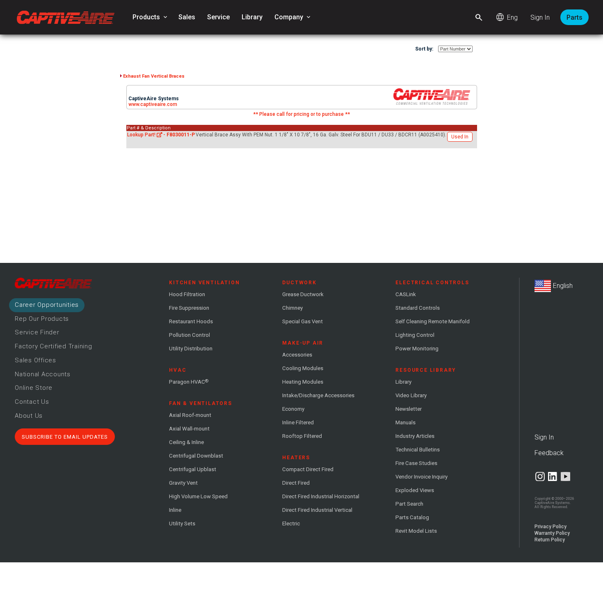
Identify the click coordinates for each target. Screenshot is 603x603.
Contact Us (32, 401)
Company (293, 17)
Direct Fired (296, 483)
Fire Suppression (189, 308)
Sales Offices (35, 360)
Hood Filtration (187, 294)
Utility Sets (182, 523)
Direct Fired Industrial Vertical (317, 510)
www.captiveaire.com (152, 104)
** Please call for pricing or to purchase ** (301, 114)
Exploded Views (414, 490)
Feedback (549, 453)
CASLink (405, 294)
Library (252, 17)
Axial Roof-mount (190, 415)
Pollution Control (189, 335)
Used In (459, 137)
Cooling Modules (302, 368)
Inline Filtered (298, 422)
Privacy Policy (550, 526)
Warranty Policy (552, 533)
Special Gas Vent (302, 321)
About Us (29, 415)
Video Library (411, 395)
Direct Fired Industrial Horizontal (320, 496)
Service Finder (37, 332)
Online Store (34, 387)
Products (150, 17)
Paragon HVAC (188, 381)
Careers (47, 304)
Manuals (405, 422)
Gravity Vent (183, 483)
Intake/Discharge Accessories (318, 395)
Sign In (540, 17)
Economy (293, 409)
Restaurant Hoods (191, 321)
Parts (574, 17)
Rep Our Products (42, 318)
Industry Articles (414, 436)
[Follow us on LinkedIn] (552, 476)
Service (218, 17)
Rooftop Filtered (302, 436)
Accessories (297, 355)
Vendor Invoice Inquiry (421, 477)
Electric (291, 523)
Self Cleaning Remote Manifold (432, 321)
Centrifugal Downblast (196, 456)
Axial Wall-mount (189, 429)
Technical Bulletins (417, 449)
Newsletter (408, 409)
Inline (175, 510)
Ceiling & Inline (186, 442)
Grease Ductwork (303, 294)
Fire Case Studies (416, 463)
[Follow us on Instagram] (540, 476)
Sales (186, 17)
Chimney (292, 308)
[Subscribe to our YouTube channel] (565, 476)
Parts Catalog (412, 517)
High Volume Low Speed (198, 496)
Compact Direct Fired (307, 469)
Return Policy (549, 540)
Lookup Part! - (161, 135)
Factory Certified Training (53, 346)
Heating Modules (302, 382)
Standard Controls (417, 308)
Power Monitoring (417, 348)
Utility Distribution (190, 348)
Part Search (409, 504)
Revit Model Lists (416, 531)
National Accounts (43, 374)
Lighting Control (414, 335)
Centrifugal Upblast (192, 469)
